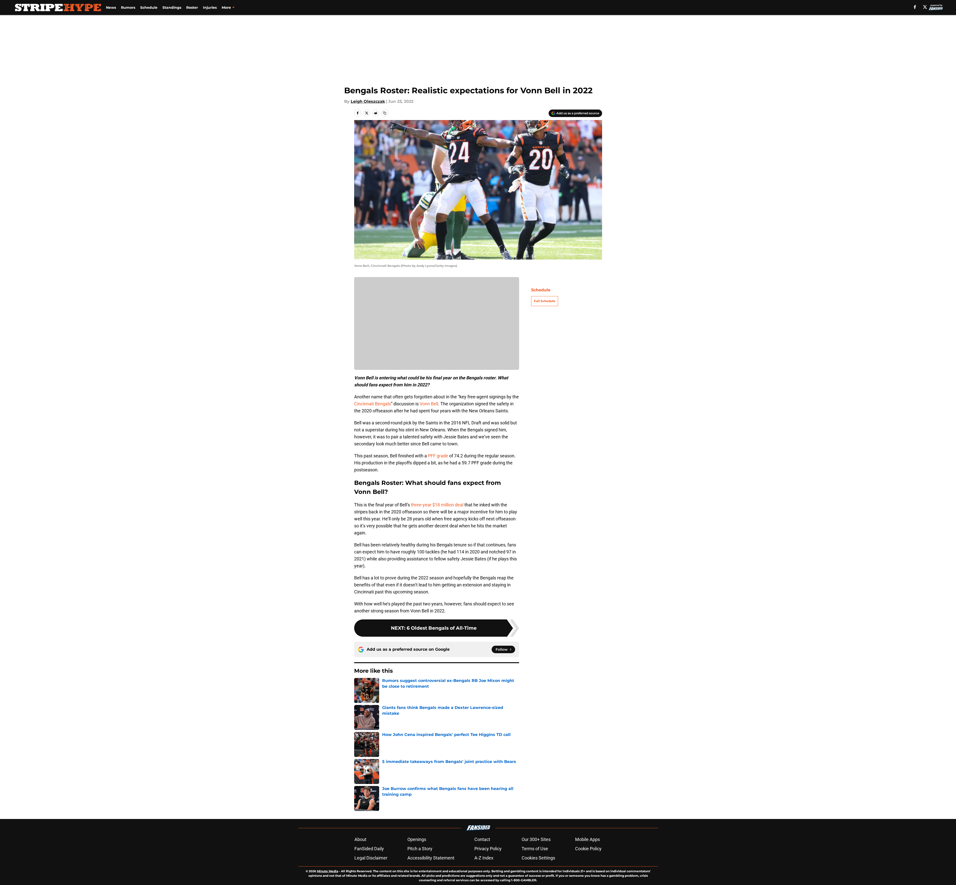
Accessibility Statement (430, 857)
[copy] (384, 113)
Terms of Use (535, 848)
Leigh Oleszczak (368, 101)
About (360, 839)
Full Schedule (544, 301)
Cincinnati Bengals (372, 403)
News (111, 7)
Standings (171, 7)
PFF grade (438, 455)
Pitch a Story (419, 848)
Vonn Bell (429, 403)
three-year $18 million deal (437, 504)
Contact (482, 839)
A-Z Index (483, 857)
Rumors (128, 7)
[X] (925, 7)
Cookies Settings (538, 857)
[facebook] (915, 7)
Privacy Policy (488, 848)
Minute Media (327, 871)
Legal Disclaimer (370, 857)
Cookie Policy (588, 848)
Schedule (148, 7)
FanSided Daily (369, 848)
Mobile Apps (587, 839)
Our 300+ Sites (536, 839)
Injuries (210, 7)
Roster (192, 7)
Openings (416, 839)
